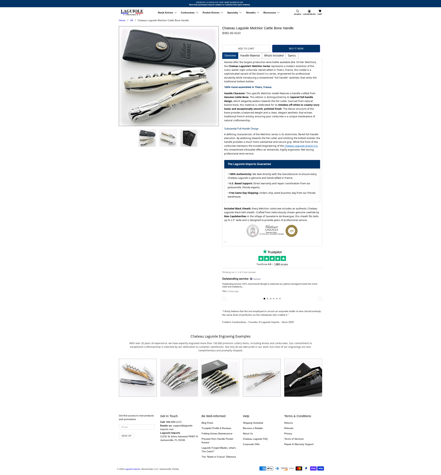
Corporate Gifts (251, 444)
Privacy (288, 433)
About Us (248, 433)
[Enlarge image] (137, 377)
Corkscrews (188, 12)
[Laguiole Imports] (132, 13)
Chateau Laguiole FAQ (255, 438)
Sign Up (126, 435)
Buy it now (296, 48)
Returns (288, 422)
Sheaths (251, 12)
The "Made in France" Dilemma (219, 456)
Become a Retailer (253, 428)
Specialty (232, 12)
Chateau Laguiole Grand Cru (301, 145)
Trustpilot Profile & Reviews (216, 428)
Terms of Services (294, 438)
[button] (297, 12)
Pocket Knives (211, 12)
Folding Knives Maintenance (217, 433)
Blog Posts (207, 422)
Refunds (288, 428)
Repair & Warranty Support (299, 444)
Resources (269, 12)
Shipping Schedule (253, 422)
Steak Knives (165, 12)
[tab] (230, 55)
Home (122, 20)
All (131, 20)
